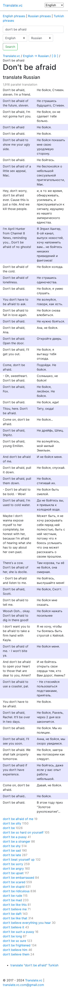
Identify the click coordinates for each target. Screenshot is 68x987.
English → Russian (36, 56)
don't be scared (14, 882)
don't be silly (12, 823)
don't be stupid (14, 886)
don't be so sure (14, 941)
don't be (9, 828)
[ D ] (55, 56)
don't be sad (12, 850)
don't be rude (12, 895)
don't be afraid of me (18, 819)
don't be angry (13, 868)
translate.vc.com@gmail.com (23, 985)
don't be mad (12, 900)
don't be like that (15, 918)
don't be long (12, 936)
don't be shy (12, 846)
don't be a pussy (15, 837)
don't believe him (15, 950)
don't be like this (15, 904)
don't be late (12, 855)
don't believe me (15, 909)
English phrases (14, 16)
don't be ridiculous (16, 891)
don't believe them (16, 954)
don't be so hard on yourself (23, 832)
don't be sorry (13, 864)
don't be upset (13, 873)
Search (10, 47)
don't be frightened (16, 945)
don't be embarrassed (18, 877)
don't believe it (13, 927)
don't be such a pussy (18, 932)
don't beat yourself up (19, 859)
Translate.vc (12, 5)
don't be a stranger (16, 841)
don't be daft (12, 914)
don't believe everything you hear (27, 923)
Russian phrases (39, 16)
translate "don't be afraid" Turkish (34, 965)
